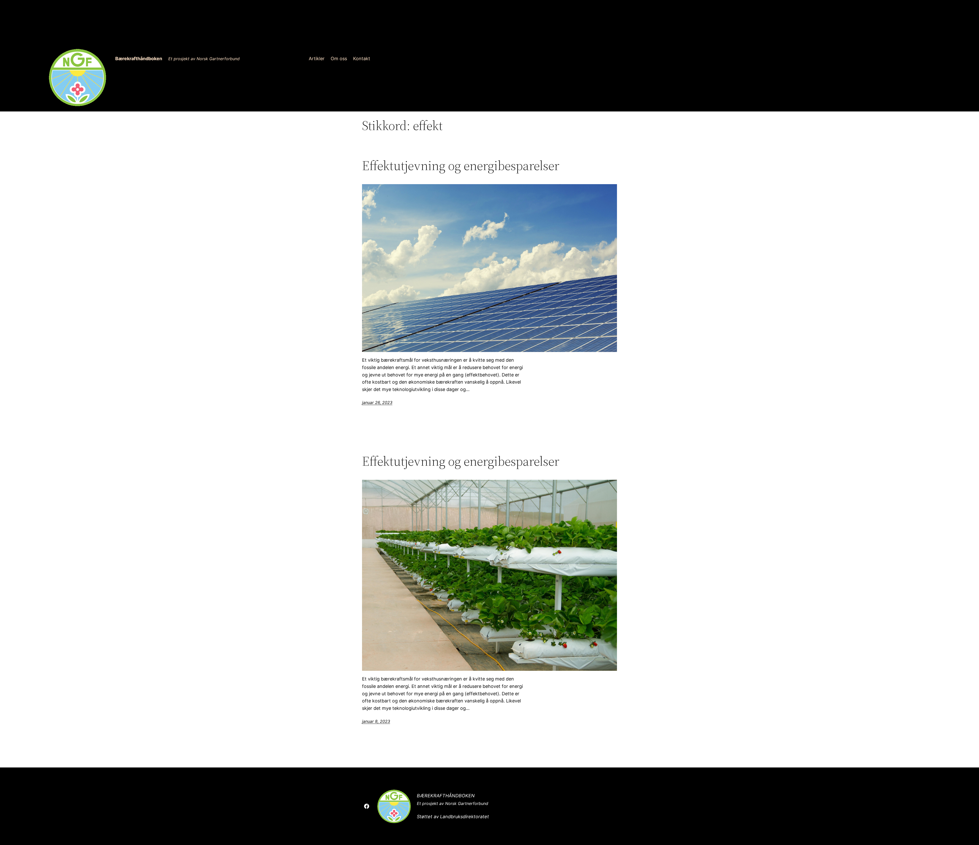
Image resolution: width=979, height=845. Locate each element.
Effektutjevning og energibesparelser (460, 165)
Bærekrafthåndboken (138, 58)
